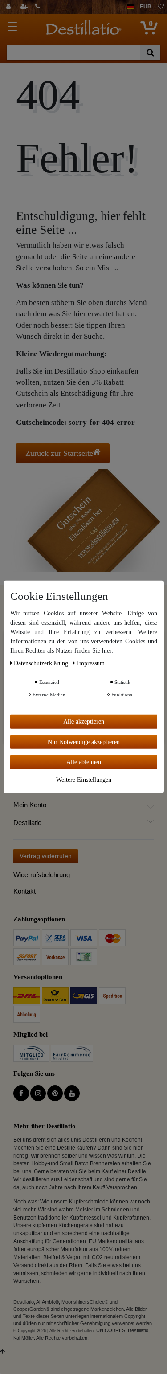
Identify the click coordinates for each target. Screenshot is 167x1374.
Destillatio (27, 822)
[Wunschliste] (161, 7)
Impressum (91, 663)
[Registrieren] (25, 7)
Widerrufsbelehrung (41, 874)
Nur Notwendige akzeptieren (84, 741)
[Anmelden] (9, 7)
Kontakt (24, 891)
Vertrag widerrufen (46, 855)
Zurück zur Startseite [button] (59, 453)
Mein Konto (29, 805)
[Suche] (150, 52)
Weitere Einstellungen (83, 779)
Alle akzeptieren (83, 721)
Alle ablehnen (83, 762)
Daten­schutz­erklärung (42, 663)
